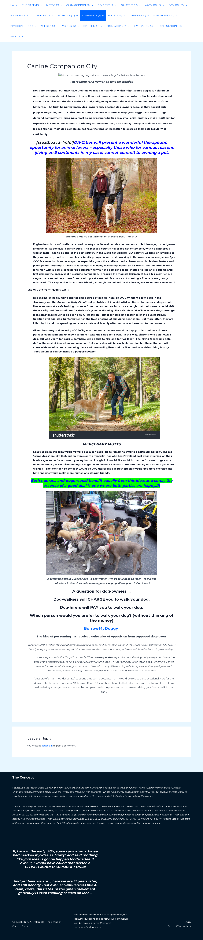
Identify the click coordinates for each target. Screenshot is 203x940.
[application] (40, 5)
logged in (47, 745)
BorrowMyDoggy (101, 628)
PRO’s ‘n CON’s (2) (117, 26)
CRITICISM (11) (91, 26)
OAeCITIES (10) (129, 5)
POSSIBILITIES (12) (163, 15)
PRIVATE (15, 36)
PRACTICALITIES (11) (21, 26)
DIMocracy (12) (137, 15)
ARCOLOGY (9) (153, 5)
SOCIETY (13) (115, 15)
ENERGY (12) (44, 15)
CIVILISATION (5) (143, 26)
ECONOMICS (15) (19, 15)
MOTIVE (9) (52, 5)
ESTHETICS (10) (66, 15)
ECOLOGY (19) (176, 5)
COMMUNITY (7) (91, 15)
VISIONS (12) (69, 26)
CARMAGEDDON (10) (78, 5)
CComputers (183, 926)
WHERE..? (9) (47, 26)
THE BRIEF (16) (30, 5)
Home (14, 5)
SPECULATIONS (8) (171, 26)
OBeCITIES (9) (106, 5)
